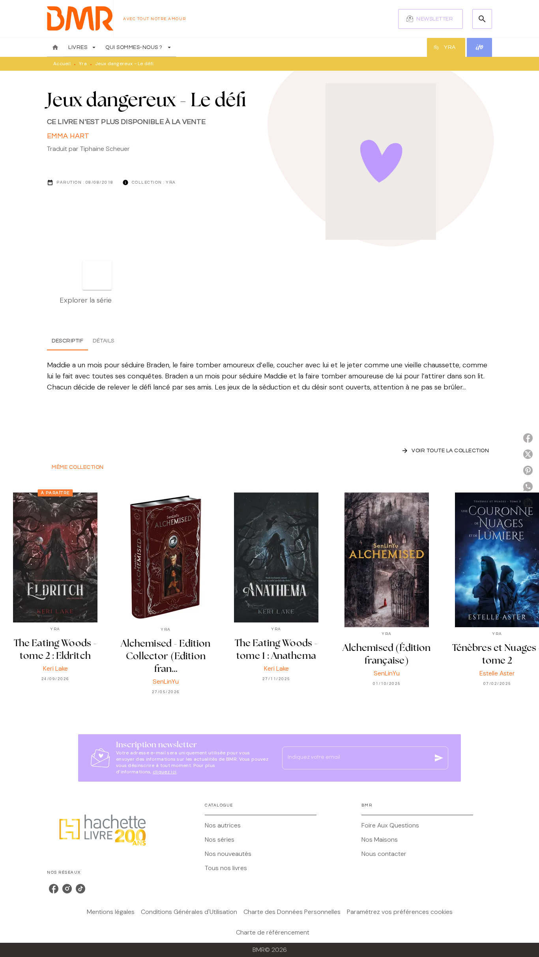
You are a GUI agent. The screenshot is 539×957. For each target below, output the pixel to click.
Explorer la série (86, 300)
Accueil (62, 63)
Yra (83, 63)
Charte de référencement (272, 932)
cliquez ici (164, 772)
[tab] (55, 47)
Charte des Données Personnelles (292, 912)
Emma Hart (68, 136)
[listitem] (53, 888)
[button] (430, 19)
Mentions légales (111, 912)
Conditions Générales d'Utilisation (189, 912)
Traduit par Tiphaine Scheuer (88, 149)
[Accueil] (80, 19)
